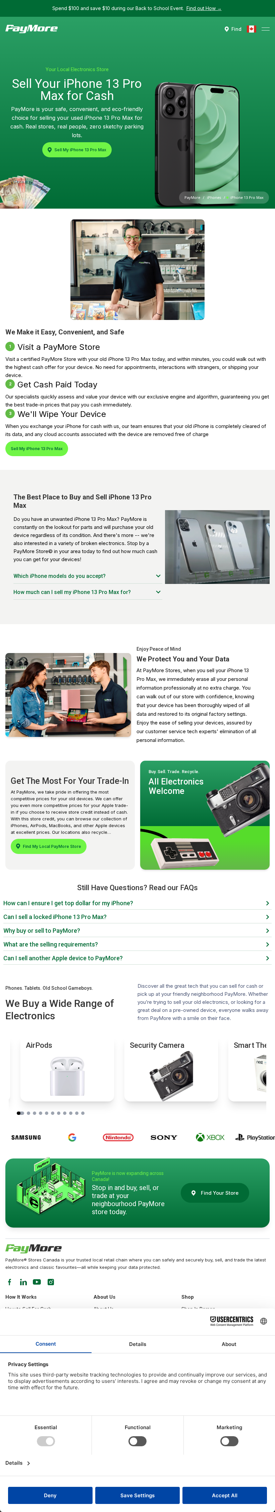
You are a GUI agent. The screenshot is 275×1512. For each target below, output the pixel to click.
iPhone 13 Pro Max (247, 197)
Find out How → (204, 8)
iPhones (214, 197)
